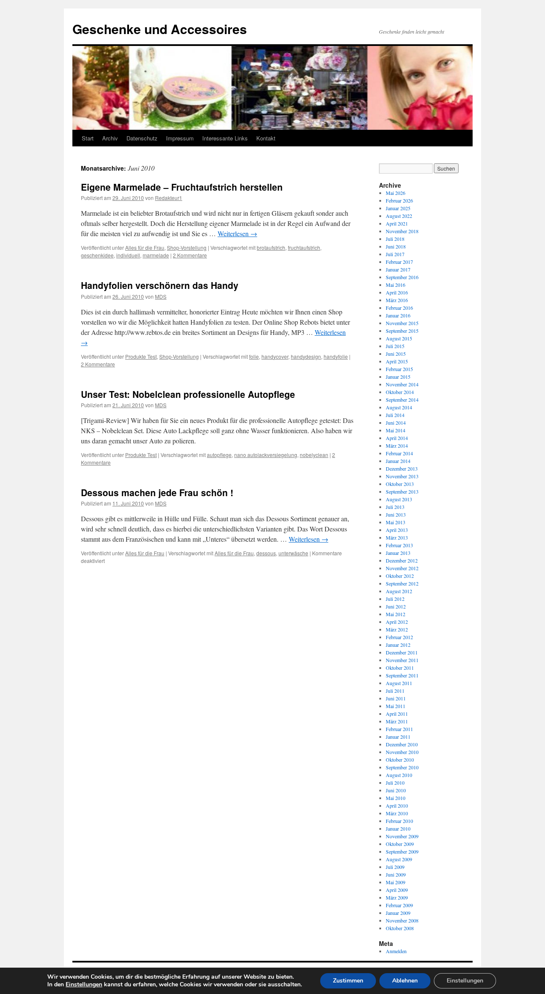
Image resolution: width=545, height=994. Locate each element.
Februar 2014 (399, 453)
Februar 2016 (399, 307)
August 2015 (399, 338)
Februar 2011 (399, 729)
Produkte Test (141, 356)
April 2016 (397, 292)
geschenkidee (97, 255)
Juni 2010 (396, 790)
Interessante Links (225, 138)
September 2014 (402, 399)
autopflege (219, 454)
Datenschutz (142, 138)
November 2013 (402, 476)
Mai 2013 (395, 522)
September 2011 (402, 675)
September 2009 (402, 851)
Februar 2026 (399, 200)
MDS (160, 296)
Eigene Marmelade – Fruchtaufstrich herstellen (182, 186)
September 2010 (402, 767)
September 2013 (402, 491)
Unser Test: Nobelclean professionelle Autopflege (188, 394)
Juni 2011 (396, 698)
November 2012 (402, 568)
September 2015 (402, 330)
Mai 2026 (395, 192)
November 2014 (402, 384)
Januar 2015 (398, 376)
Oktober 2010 (400, 759)
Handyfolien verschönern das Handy (159, 285)
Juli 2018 (395, 238)
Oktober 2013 (400, 483)
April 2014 (397, 437)
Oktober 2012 (400, 575)
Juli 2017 (395, 254)
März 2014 (397, 445)
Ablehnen (405, 981)
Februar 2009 (399, 905)
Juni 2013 (396, 514)
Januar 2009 (398, 912)
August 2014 (399, 407)
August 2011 (399, 683)
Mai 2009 (395, 882)
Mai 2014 (395, 430)
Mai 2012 (395, 614)
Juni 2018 (396, 246)
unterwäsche (293, 553)
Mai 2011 (395, 706)
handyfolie (336, 356)
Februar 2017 (399, 261)
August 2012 (399, 591)
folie (254, 356)
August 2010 (399, 774)
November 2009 (402, 836)
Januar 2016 (398, 315)
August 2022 (399, 215)
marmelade (156, 255)
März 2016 (397, 300)
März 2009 (397, 897)
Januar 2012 (398, 644)
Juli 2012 (395, 598)
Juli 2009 (395, 866)
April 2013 (397, 529)
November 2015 (402, 323)
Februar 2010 (399, 820)
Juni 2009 (396, 874)
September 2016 (402, 277)
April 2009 (397, 889)
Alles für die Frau (144, 247)
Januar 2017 (398, 269)
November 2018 (402, 231)
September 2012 (402, 583)
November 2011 (402, 660)
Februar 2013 (399, 545)
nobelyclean (314, 454)
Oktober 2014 (400, 391)
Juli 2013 (395, 506)
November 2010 (402, 751)
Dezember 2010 (402, 744)
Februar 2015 (399, 369)
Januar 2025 (398, 208)
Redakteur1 (168, 197)
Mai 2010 (395, 797)
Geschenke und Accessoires (159, 29)
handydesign (306, 356)
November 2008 (402, 920)
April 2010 (397, 805)
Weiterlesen (237, 233)
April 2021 (397, 223)
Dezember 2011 (402, 652)
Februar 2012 (399, 637)
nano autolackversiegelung (265, 454)
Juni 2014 (396, 422)
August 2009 (399, 859)
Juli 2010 (395, 782)
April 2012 (397, 621)
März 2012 (397, 629)
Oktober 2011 (400, 667)
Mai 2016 (395, 284)
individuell (128, 255)
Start (88, 138)
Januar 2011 (398, 736)
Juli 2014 (395, 414)
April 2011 (397, 713)
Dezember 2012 (402, 560)
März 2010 (397, 813)
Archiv (110, 138)
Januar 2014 (398, 460)
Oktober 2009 (400, 843)
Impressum (180, 138)
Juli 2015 (395, 346)
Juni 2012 (396, 606)
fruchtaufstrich (304, 247)
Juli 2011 (395, 690)
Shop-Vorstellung (187, 247)
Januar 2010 (398, 828)
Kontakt (265, 138)
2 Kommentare (190, 255)
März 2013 (397, 537)
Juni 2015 (396, 353)
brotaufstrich (271, 247)
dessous (266, 553)
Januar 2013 (398, 552)
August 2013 (399, 499)
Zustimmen (348, 981)
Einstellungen (84, 984)
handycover (274, 356)
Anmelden (396, 951)
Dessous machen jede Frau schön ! (157, 492)
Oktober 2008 (400, 928)
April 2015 (397, 361)
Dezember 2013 (402, 468)
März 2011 (397, 721)
